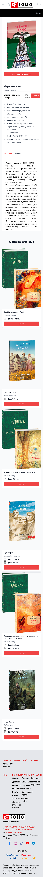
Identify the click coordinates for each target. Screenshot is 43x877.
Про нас (26, 775)
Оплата (15, 778)
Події (5, 775)
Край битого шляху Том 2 (14, 312)
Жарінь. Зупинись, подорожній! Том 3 (19, 472)
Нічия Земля (9, 722)
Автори (16, 760)
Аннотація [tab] (8, 154)
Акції (24, 760)
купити (21, 324)
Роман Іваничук (10, 90)
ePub (27, 97)
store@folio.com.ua (14, 832)
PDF (27, 95)
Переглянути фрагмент (21, 74)
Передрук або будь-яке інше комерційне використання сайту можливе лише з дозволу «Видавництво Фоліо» (21, 868)
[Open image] (21, 44)
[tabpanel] (21, 194)
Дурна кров (8, 553)
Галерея (25, 778)
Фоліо (38, 13)
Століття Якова (10, 392)
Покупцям (17, 775)
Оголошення (27, 782)
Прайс (15, 792)
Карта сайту (21, 851)
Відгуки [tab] (18, 154)
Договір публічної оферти (16, 805)
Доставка (17, 782)
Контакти (36, 775)
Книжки (7, 760)
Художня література (22, 139)
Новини (35, 760)
